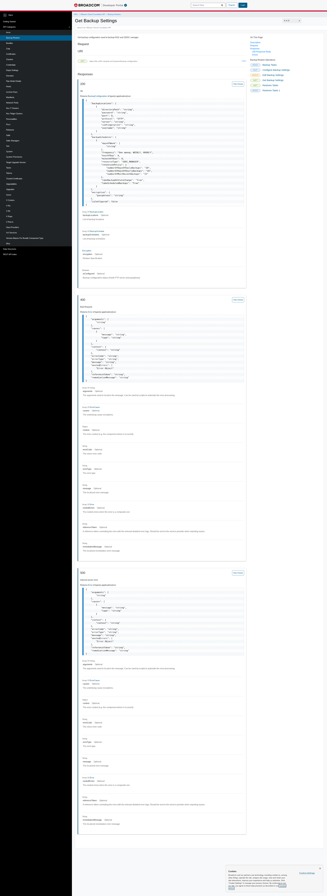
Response (255, 49)
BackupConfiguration (98, 96)
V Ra (8, 206)
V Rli (8, 211)
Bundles (9, 43)
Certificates (11, 54)
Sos (7, 146)
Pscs (8, 124)
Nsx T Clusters (12, 108)
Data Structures (9, 249)
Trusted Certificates (14, 179)
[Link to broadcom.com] (87, 5)
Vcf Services (11, 233)
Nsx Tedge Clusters (14, 114)
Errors (255, 55)
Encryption (86, 251)
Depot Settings (12, 70)
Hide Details (238, 84)
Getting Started (9, 22)
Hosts (8, 86)
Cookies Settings (307, 873)
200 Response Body (261, 52)
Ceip (8, 49)
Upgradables (11, 184)
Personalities (11, 119)
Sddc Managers (12, 141)
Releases (10, 130)
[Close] (320, 868)
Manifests (10, 97)
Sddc (8, 135)
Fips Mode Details (13, 81)
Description (255, 42)
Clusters (9, 59)
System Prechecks (14, 157)
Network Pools (12, 103)
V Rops (9, 216)
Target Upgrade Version (16, 162)
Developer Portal (113, 5)
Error (90, 312)
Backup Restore (13, 38)
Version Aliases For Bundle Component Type (24, 238)
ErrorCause (95, 407)
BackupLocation (96, 212)
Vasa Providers (12, 227)
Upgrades (10, 189)
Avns (8, 32)
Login (243, 5)
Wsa (8, 244)
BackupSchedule (97, 231)
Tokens (9, 173)
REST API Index (10, 254)
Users (8, 195)
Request (254, 45)
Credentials (11, 65)
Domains (10, 76)
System (9, 152)
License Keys (11, 92)
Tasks (8, 168)
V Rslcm (9, 222)
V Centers (10, 200)
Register (232, 5)
